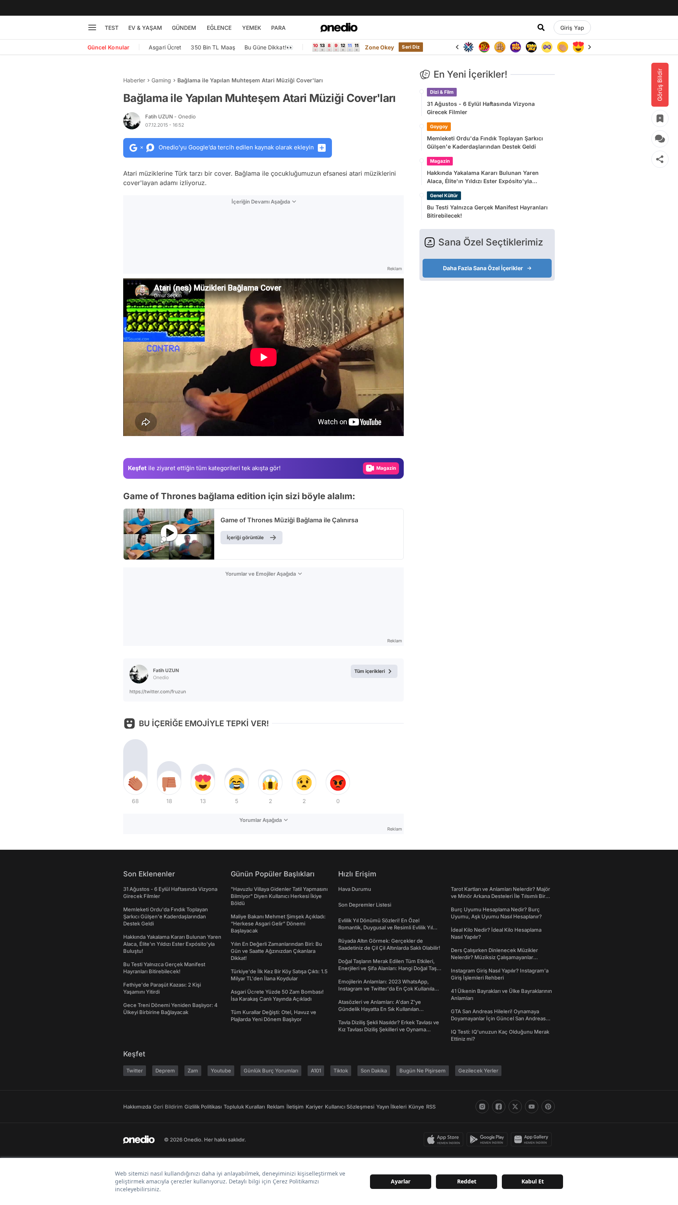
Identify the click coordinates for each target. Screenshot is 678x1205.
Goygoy (439, 126)
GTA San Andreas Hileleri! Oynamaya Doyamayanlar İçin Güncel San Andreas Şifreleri (498, 1018)
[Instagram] (482, 1106)
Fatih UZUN (170, 116)
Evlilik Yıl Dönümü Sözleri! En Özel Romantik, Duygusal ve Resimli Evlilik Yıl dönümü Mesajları (385, 927)
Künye (416, 1106)
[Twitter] (515, 1106)
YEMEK (251, 27)
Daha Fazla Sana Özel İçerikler (483, 268)
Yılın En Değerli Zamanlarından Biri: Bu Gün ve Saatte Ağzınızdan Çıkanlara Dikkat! (276, 951)
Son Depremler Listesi (364, 904)
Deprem (165, 1070)
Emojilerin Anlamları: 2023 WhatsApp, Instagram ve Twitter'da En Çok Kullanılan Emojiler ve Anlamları (387, 988)
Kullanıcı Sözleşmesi (349, 1106)
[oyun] (547, 47)
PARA (278, 27)
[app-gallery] (533, 1139)
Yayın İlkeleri (391, 1106)
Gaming (161, 80)
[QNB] (468, 47)
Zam (193, 1070)
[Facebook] (498, 1106)
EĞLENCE (219, 27)
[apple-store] (445, 1139)
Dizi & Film (442, 92)
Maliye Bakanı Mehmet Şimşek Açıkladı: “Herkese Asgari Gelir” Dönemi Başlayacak (278, 923)
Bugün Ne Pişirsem (422, 1070)
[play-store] (489, 1139)
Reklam (275, 1106)
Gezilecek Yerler (478, 1070)
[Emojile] (531, 47)
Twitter (134, 1070)
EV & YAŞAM (145, 27)
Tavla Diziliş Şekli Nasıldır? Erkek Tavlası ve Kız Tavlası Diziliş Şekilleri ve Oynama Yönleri (388, 1029)
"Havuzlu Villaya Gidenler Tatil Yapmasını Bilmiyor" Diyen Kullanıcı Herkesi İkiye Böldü (279, 896)
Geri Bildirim (167, 1106)
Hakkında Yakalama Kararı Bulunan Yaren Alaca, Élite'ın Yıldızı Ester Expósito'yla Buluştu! (483, 177)
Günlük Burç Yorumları (271, 1070)
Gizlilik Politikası (203, 1106)
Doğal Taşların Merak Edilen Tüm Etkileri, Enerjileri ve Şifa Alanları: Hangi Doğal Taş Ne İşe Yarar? (387, 968)
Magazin (440, 161)
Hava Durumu (354, 889)
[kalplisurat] (578, 47)
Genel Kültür (444, 195)
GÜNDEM (184, 27)
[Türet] (484, 47)
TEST (111, 27)
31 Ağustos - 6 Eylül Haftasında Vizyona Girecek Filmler (481, 107)
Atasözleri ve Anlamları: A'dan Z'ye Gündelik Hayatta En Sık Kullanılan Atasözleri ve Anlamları (379, 1009)
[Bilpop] (515, 47)
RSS (431, 1106)
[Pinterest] (548, 1106)
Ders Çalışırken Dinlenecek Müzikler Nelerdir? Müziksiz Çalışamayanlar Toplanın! (494, 957)
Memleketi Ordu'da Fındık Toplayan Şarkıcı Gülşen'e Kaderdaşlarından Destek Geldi (485, 142)
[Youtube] (531, 1106)
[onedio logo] (339, 27)
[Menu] (92, 27)
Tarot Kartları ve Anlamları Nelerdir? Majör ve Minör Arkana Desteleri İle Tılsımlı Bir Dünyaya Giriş (500, 896)
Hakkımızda (137, 1106)
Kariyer (314, 1106)
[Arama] (541, 27)
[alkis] (562, 47)
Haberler (134, 80)
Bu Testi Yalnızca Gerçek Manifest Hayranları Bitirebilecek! (487, 211)
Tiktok (341, 1070)
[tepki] (135, 783)
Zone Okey (379, 47)
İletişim (295, 1106)
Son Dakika (374, 1070)
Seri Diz (411, 47)
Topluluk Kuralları (244, 1106)
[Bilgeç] (500, 47)
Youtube (221, 1070)
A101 (316, 1070)
